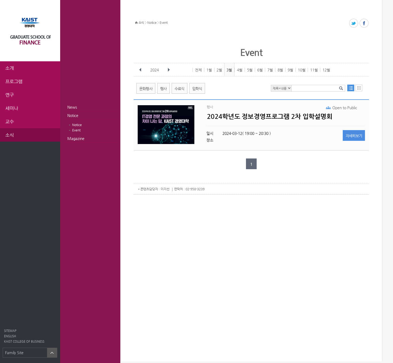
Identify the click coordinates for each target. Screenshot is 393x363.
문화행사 (145, 88)
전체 (198, 70)
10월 (302, 70)
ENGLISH (10, 336)
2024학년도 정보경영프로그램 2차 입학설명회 (269, 116)
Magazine (75, 138)
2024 (154, 70)
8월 (280, 70)
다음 (168, 70)
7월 (270, 70)
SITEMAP (10, 330)
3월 (229, 70)
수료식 (179, 88)
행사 (163, 88)
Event (76, 130)
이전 (140, 70)
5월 (250, 70)
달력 (358, 88)
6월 (260, 70)
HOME (136, 22)
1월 (209, 70)
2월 (219, 70)
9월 (290, 70)
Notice (72, 115)
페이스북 (364, 23)
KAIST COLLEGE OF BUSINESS (24, 341)
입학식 (197, 88)
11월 (314, 70)
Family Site (14, 352)
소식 (141, 22)
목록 (350, 88)
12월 (326, 70)
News (72, 107)
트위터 (354, 23)
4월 (239, 70)
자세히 (354, 136)
